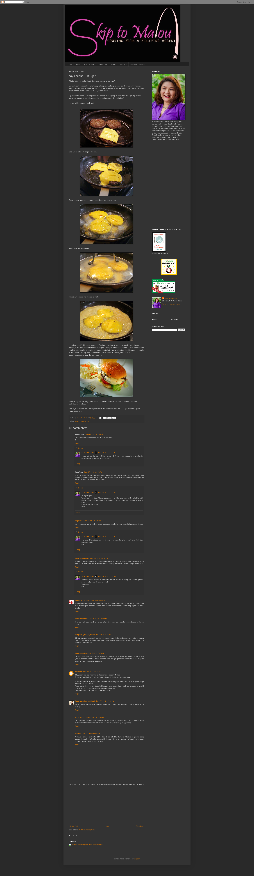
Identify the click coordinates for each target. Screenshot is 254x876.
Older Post (140, 826)
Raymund (78, 521)
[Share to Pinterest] (114, 418)
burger (77, 421)
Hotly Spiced (80, 653)
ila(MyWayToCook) (82, 558)
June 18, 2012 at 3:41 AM (92, 521)
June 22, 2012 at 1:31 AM (105, 701)
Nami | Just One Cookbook (85, 701)
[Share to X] (109, 418)
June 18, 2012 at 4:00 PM (105, 635)
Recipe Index (89, 64)
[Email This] (104, 418)
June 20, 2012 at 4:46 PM (92, 672)
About (78, 64)
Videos (113, 64)
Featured (103, 64)
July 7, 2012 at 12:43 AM (91, 734)
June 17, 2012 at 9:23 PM (93, 472)
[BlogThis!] (107, 418)
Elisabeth (78, 672)
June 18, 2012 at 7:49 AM (107, 576)
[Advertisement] (106, 805)
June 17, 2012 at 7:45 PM (94, 434)
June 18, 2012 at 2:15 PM (97, 619)
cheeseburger (84, 421)
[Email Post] (100, 418)
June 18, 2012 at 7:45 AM (107, 453)
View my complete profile (171, 304)
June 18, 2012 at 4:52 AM (99, 558)
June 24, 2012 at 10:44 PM (94, 717)
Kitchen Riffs (80, 600)
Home (69, 64)
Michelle (78, 734)
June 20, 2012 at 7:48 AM (94, 653)
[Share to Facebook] (112, 418)
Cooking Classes (137, 64)
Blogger (136, 859)
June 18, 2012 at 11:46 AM (95, 600)
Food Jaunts (79, 717)
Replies (80, 448)
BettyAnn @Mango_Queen (85, 635)
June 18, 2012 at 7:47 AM (107, 492)
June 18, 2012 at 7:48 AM (107, 537)
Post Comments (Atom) (87, 830)
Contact (123, 64)
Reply (77, 443)
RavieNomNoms (81, 619)
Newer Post (73, 826)
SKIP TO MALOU (87, 453)
